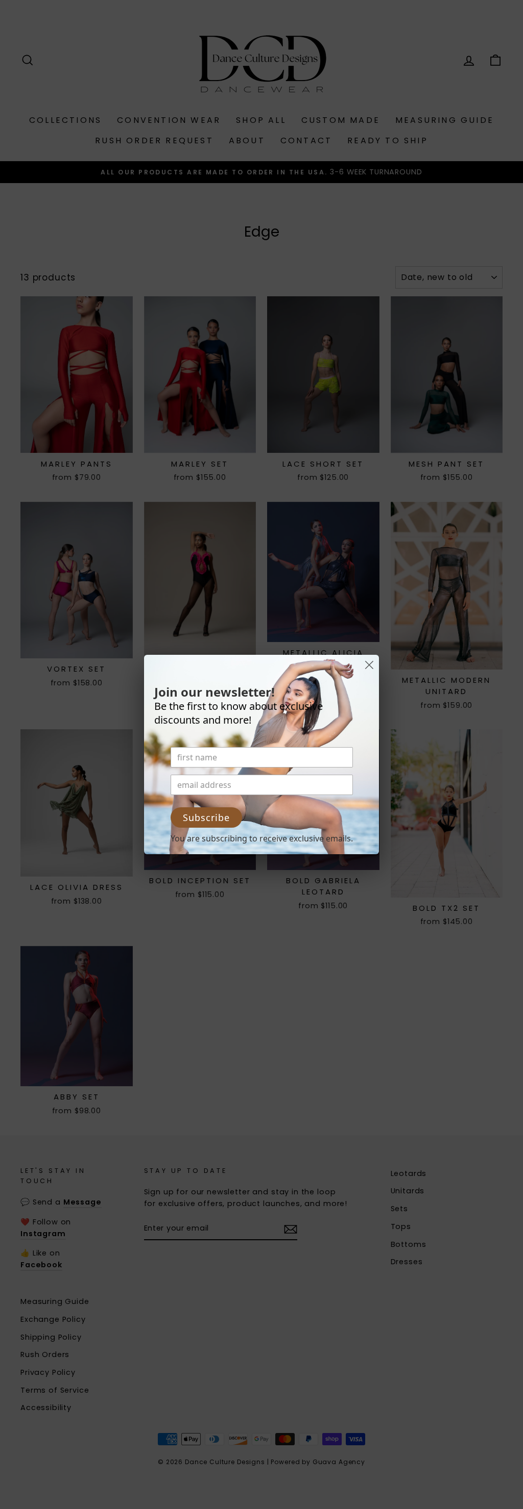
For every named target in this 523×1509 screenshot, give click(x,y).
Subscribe (206, 817)
